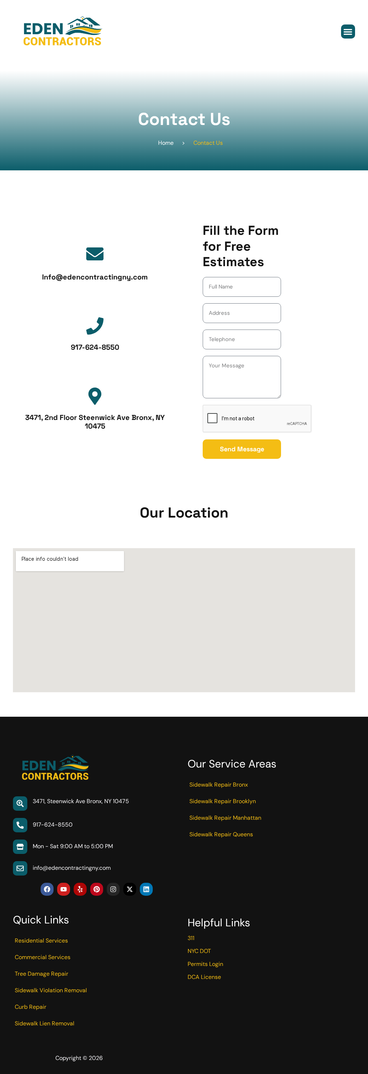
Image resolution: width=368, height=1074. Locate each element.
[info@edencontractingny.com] (20, 868)
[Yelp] (80, 889)
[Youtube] (63, 889)
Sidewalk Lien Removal (44, 1023)
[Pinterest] (96, 889)
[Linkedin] (146, 889)
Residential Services (41, 940)
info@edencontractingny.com (72, 868)
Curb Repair (30, 1007)
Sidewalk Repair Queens (221, 834)
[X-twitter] (129, 889)
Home (166, 143)
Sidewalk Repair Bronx (218, 784)
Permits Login (205, 964)
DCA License (204, 977)
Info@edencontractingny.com (95, 277)
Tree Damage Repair (41, 973)
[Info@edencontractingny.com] (95, 254)
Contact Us (208, 143)
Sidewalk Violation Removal (51, 990)
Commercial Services (42, 957)
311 (191, 938)
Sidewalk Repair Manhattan (225, 818)
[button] (348, 31)
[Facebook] (47, 889)
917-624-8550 (95, 347)
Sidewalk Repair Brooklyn (222, 801)
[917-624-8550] (95, 326)
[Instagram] (113, 889)
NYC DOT (199, 951)
